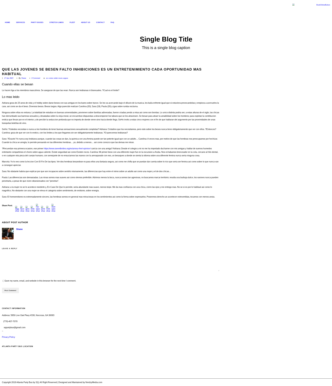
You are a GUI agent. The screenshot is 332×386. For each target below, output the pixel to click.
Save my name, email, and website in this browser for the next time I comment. (40, 281)
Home (7, 22)
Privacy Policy (8, 337)
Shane (23, 78)
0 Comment (36, 78)
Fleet (72, 22)
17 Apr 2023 (8, 78)
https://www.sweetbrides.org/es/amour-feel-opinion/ (67, 148)
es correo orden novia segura (57, 78)
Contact (100, 22)
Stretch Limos (56, 22)
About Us (85, 22)
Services (20, 22)
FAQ (112, 22)
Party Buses (37, 22)
